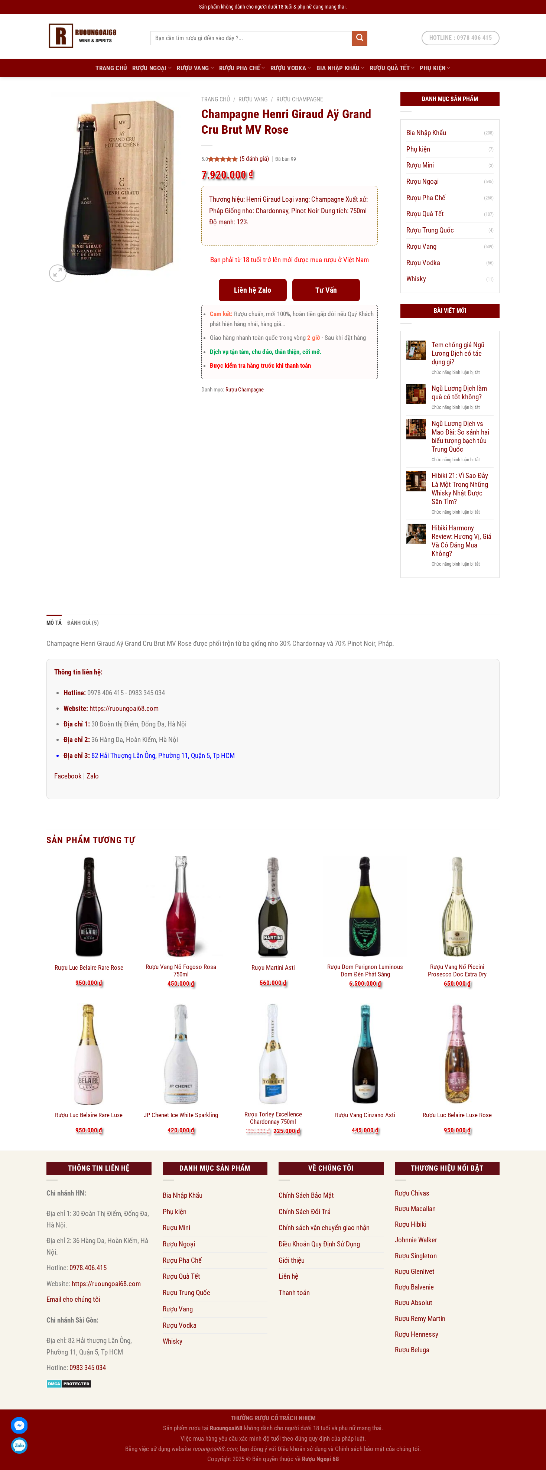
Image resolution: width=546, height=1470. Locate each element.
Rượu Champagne (299, 99)
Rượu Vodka (288, 68)
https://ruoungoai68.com (124, 708)
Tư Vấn (326, 290)
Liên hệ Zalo (252, 290)
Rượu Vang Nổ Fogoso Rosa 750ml (181, 970)
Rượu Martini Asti (273, 967)
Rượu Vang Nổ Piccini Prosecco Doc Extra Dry (457, 970)
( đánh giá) (255, 158)
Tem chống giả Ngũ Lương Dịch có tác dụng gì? (458, 353)
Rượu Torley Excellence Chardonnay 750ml (273, 1117)
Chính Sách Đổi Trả (305, 1211)
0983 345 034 (87, 1367)
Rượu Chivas (412, 1193)
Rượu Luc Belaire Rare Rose (89, 967)
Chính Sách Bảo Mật (306, 1195)
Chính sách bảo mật (359, 1449)
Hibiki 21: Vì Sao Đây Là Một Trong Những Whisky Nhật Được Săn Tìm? (460, 488)
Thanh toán (294, 1292)
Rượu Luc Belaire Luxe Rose (457, 1115)
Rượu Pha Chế (239, 68)
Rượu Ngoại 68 (320, 1459)
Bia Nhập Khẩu (338, 68)
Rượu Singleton (416, 1256)
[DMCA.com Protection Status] (68, 1383)
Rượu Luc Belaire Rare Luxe (89, 1115)
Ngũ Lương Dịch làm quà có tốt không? (459, 392)
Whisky (416, 278)
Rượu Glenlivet (415, 1271)
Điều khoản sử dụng (301, 1449)
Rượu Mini (420, 165)
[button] (57, 273)
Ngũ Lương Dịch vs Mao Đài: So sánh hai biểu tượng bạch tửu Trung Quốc (460, 436)
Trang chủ (215, 99)
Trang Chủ (111, 68)
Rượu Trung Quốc (430, 230)
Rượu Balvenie (414, 1287)
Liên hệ (288, 1276)
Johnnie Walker (416, 1240)
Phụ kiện (432, 68)
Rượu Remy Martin (420, 1318)
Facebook (68, 776)
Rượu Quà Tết (390, 68)
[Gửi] (359, 38)
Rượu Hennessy (416, 1334)
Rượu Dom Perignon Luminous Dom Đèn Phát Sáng (365, 970)
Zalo (93, 776)
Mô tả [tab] (54, 622)
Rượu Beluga (412, 1350)
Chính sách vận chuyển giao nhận (324, 1227)
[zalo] (19, 1445)
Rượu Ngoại (149, 68)
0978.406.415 (88, 1268)
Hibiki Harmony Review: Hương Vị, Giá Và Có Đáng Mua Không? (461, 541)
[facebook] (19, 1425)
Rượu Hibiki (410, 1224)
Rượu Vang (193, 68)
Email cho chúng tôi (73, 1299)
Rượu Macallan (415, 1208)
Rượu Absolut (413, 1302)
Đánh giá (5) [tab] (83, 622)
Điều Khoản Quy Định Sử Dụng (319, 1244)
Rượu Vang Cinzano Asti (365, 1115)
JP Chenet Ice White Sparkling (181, 1115)
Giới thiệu (292, 1260)
